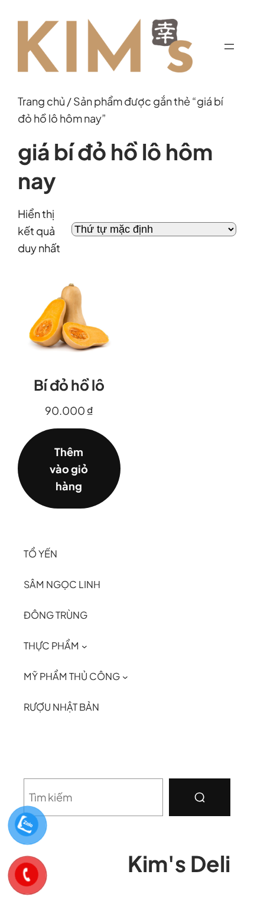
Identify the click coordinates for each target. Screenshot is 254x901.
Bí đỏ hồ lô (69, 385)
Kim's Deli (179, 863)
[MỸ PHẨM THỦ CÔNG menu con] (125, 676)
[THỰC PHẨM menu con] (84, 646)
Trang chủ (41, 101)
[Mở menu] (229, 46)
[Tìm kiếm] (199, 797)
